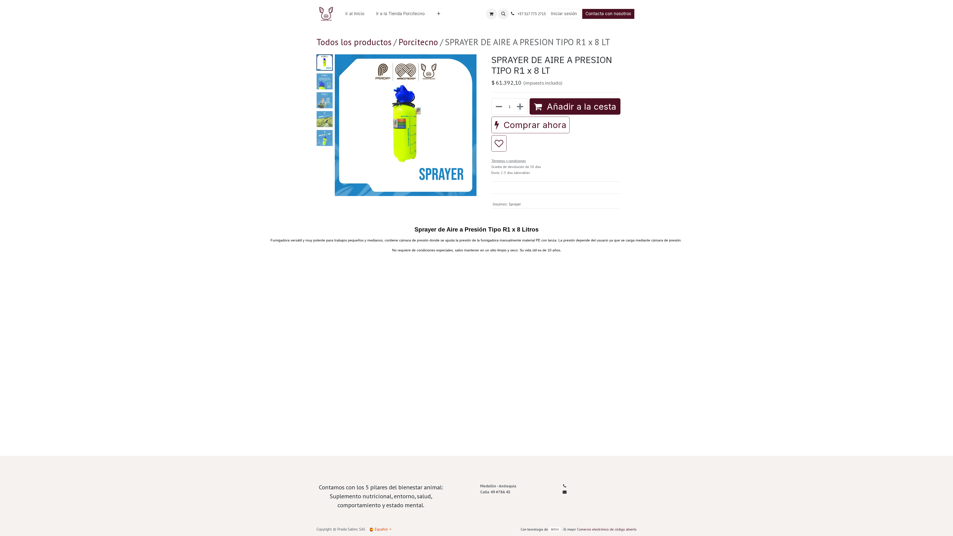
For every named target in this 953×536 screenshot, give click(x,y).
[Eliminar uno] (498, 107)
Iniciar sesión (564, 13)
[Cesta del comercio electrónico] (491, 13)
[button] (503, 13)
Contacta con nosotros (608, 13)
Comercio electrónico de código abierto (607, 529)
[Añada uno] (520, 107)
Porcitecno (418, 42)
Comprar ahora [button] (533, 125)
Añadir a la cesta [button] (580, 106)
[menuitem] (355, 14)
